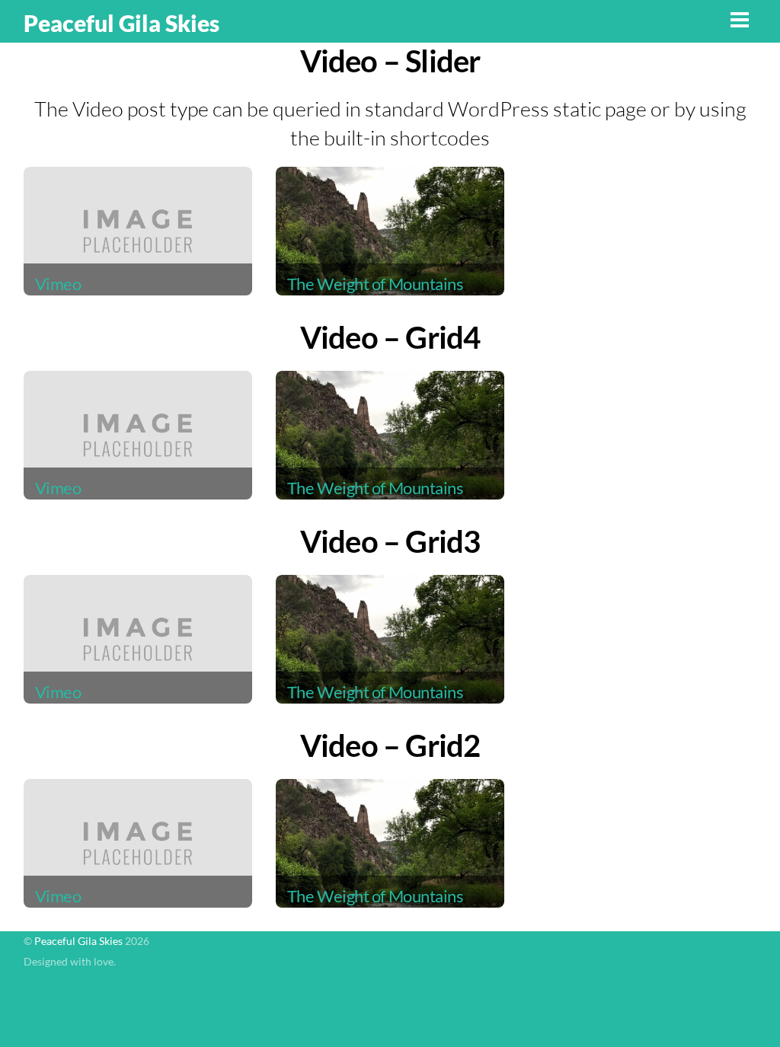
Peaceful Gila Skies (78, 941)
